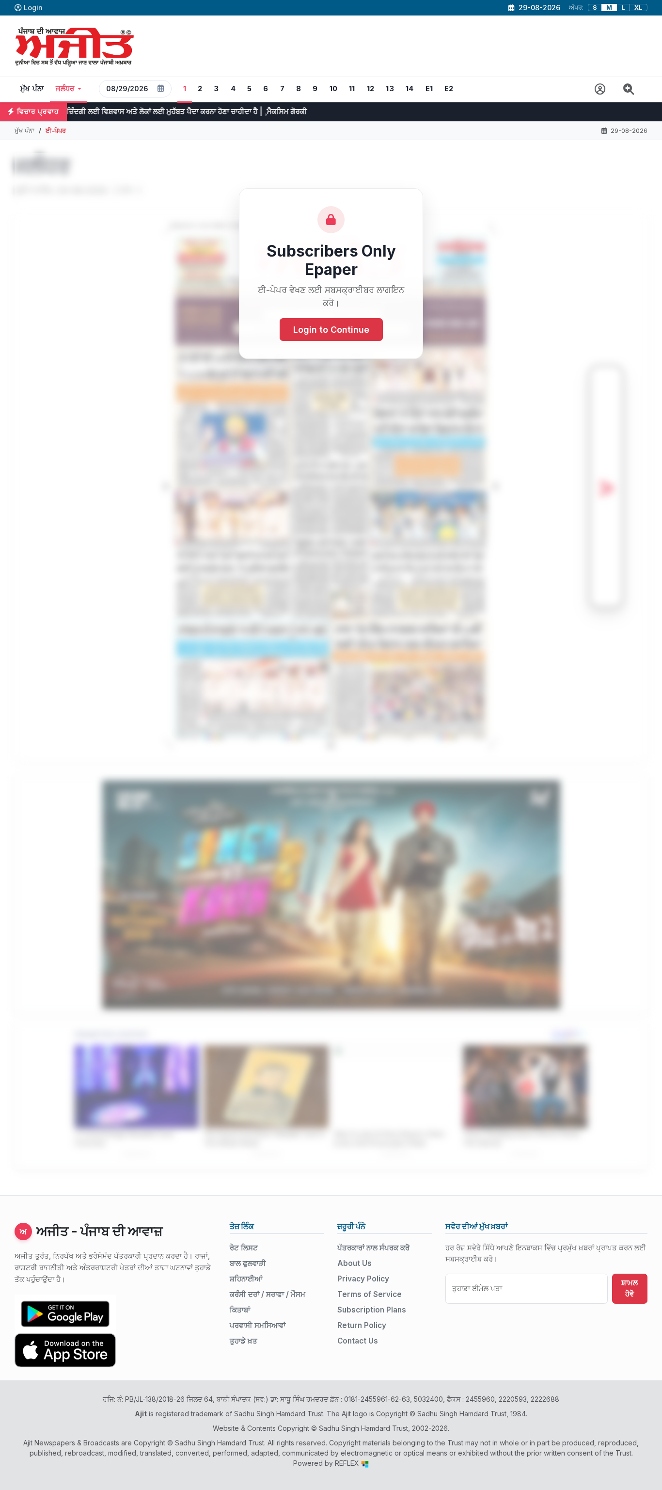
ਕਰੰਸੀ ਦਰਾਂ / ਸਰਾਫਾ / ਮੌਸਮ (267, 1294)
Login (33, 7)
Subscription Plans (371, 1309)
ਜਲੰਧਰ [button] (65, 88)
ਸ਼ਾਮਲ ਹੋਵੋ (629, 1288)
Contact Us (357, 1340)
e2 (449, 88)
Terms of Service (369, 1294)
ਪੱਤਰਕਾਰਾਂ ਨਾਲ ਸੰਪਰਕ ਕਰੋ (373, 1247)
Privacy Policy (363, 1278)
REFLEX (348, 1463)
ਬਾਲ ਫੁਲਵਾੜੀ (248, 1263)
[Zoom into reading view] (629, 89)
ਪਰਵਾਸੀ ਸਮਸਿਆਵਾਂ (257, 1325)
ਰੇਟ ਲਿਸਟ (244, 1247)
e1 (429, 88)
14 (410, 88)
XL (638, 7)
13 (390, 88)
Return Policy (361, 1325)
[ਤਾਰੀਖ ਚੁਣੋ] (161, 89)
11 (352, 88)
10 (334, 88)
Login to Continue (331, 329)
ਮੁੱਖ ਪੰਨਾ (32, 88)
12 (371, 88)
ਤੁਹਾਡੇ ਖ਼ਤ (243, 1340)
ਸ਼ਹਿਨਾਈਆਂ (246, 1278)
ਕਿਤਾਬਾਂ (240, 1309)
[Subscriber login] (600, 89)
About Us (354, 1263)
